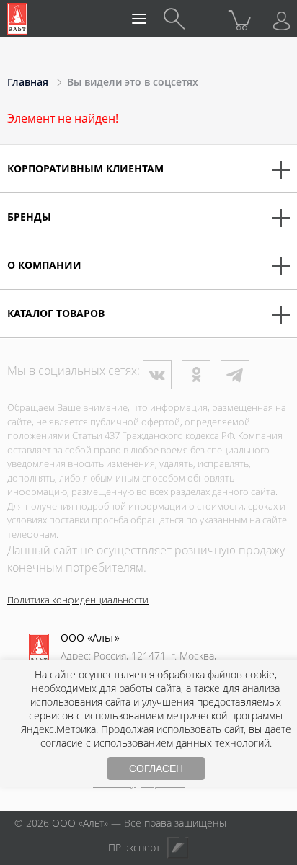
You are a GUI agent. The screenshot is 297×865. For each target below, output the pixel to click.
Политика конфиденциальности (77, 599)
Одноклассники (196, 374)
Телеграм (235, 374)
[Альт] (17, 19)
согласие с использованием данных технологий (155, 743)
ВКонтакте (157, 374)
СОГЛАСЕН (156, 768)
